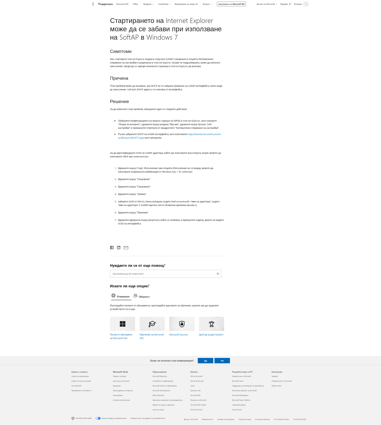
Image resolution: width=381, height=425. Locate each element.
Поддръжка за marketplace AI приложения (248, 386)
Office (135, 4)
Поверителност (207, 419)
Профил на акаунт (120, 376)
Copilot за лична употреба (81, 381)
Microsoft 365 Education (161, 390)
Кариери (275, 376)
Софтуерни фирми (239, 405)
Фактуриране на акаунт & (186, 4)
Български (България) (84, 418)
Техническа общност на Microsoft (244, 390)
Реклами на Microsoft (198, 400)
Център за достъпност (211, 334)
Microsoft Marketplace (240, 395)
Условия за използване (225, 419)
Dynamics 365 (195, 390)
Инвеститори (276, 386)
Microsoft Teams (196, 409)
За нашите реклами (262, 419)
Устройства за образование (163, 381)
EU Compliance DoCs (281, 419)
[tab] (121, 296)
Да (205, 360)
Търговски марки (244, 419)
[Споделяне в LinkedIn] (117, 247)
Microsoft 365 (122, 4)
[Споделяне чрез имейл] (124, 247)
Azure (192, 386)
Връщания (117, 386)
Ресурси (206, 4)
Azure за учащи (158, 409)
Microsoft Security (178, 334)
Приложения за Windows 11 (81, 390)
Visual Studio (237, 409)
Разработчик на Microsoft (241, 376)
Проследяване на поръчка (123, 390)
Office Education (158, 395)
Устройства (163, 4)
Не (222, 360)
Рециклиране (118, 395)
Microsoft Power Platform (241, 400)
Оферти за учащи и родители (163, 405)
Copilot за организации (80, 376)
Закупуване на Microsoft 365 (231, 4)
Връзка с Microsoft (191, 419)
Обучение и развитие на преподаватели (168, 400)
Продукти (147, 4)
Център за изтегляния (121, 381)
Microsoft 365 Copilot (198, 405)
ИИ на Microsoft (196, 376)
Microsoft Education (160, 376)
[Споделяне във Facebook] (112, 247)
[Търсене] (217, 273)
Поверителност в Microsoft (282, 381)
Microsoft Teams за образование (165, 386)
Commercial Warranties (121, 400)
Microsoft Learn (237, 381)
